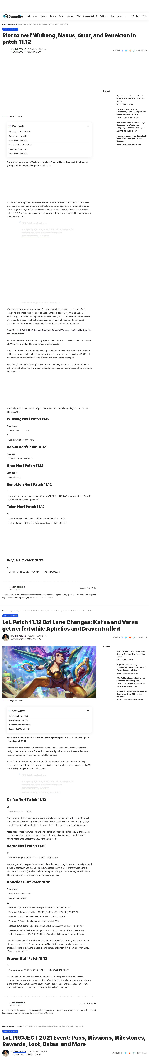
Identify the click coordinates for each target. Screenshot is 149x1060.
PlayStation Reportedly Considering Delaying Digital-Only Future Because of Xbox (131, 112)
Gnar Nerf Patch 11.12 (18, 140)
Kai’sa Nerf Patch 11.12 (18, 716)
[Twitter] (89, 588)
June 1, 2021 (55, 302)
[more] (125, 16)
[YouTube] (92, 588)
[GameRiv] (12, 16)
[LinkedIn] (95, 588)
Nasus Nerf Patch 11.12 (19, 136)
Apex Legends (122, 104)
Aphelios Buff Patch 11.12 (20, 725)
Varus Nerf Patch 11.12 (18, 720)
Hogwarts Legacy (135, 144)
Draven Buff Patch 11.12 (19, 729)
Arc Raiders (121, 131)
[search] (133, 16)
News (131, 104)
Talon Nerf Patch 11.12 (18, 149)
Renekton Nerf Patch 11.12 (20, 145)
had (40, 868)
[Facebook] (87, 588)
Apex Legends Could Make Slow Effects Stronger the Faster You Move (131, 98)
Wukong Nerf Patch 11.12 (19, 132)
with (71, 818)
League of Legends (10, 29)
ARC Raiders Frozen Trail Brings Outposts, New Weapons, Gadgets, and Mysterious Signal (131, 125)
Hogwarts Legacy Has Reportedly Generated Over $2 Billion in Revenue (132, 138)
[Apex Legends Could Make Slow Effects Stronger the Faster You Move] (109, 99)
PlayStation (133, 118)
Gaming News (122, 118)
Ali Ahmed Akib (19, 49)
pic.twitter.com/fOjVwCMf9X (35, 235)
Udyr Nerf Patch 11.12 (18, 153)
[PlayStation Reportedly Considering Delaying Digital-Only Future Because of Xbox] (109, 112)
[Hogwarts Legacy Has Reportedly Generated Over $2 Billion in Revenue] (109, 139)
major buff (43, 944)
